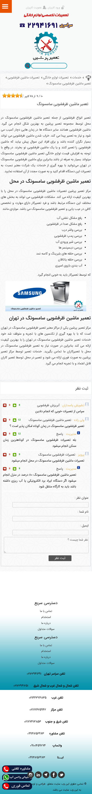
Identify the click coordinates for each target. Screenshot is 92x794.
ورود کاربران (54, 8)
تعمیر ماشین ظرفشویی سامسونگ (69, 83)
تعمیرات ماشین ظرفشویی (23, 77)
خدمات (76, 77)
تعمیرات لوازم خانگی (56, 77)
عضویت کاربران (34, 8)
